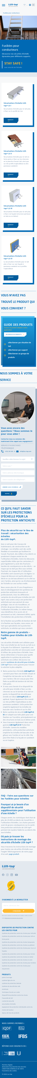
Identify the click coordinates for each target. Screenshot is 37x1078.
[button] (33, 4)
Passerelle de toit (7, 998)
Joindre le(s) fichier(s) (10, 487)
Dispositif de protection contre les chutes (15, 995)
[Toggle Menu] (3, 5)
